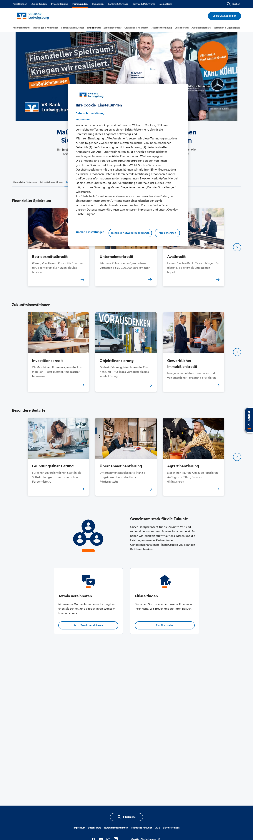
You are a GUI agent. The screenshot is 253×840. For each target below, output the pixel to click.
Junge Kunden (39, 4)
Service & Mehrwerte (144, 4)
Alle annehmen (167, 232)
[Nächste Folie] (237, 247)
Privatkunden (20, 4)
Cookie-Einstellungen (90, 232)
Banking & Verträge (118, 4)
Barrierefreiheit (171, 827)
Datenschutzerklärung (90, 113)
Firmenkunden (80, 4)
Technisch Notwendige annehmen (130, 232)
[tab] (21, 27)
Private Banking (59, 4)
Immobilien (98, 4)
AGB (157, 827)
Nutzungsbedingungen (116, 827)
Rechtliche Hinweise (141, 827)
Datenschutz (94, 827)
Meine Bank (165, 4)
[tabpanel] (58, 247)
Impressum (79, 827)
